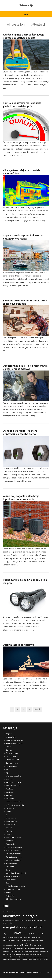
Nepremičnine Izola (13, 802)
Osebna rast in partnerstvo (18, 644)
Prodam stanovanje (13, 850)
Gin (7, 769)
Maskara (9, 792)
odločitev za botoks (37, 940)
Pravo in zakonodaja (14, 847)
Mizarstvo (10, 799)
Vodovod (9, 893)
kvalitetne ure (35, 934)
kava (18, 933)
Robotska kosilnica (13, 860)
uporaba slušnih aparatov (31, 957)
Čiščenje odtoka (12, 753)
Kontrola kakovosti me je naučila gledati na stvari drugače (22, 104)
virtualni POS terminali (9, 959)
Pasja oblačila (11, 821)
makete (42, 934)
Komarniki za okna (13, 786)
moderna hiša (35, 937)
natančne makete (25, 940)
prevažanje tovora (34, 951)
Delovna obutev (12, 763)
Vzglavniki (10, 896)
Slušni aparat (11, 880)
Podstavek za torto (13, 837)
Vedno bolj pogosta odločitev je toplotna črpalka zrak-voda (21, 497)
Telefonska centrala (13, 889)
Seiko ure (29, 954)
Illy (7, 773)
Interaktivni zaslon (13, 776)
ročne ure (5, 954)
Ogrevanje (10, 808)
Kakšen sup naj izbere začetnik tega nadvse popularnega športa (23, 36)
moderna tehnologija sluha (11, 940)
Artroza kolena (11, 737)
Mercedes (9, 795)
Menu (26, 14)
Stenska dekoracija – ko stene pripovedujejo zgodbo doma (20, 432)
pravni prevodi (40, 948)
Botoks (8, 747)
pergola (25, 944)
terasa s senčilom (17, 957)
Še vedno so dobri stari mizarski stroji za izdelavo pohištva (25, 302)
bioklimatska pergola (20, 916)
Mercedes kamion (25, 937)
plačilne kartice (36, 945)
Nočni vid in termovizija (15, 805)
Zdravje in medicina (13, 899)
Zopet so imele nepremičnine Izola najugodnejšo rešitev (23, 237)
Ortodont (9, 815)
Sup (7, 883)
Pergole (9, 831)
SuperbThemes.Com (34, 972)
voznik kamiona (22, 959)
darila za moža (7, 923)
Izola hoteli (10, 779)
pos (26, 948)
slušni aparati (37, 954)
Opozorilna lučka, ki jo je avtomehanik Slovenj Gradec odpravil (25, 367)
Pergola (9, 828)
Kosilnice (9, 789)
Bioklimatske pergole (14, 743)
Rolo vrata (10, 867)
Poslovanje (10, 844)
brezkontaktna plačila (32, 920)
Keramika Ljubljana (13, 782)
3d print (9, 734)
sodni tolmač (7, 957)
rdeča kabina (44, 951)
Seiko (8, 870)
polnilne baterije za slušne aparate (13, 948)
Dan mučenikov (12, 756)
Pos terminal (11, 841)
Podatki (9, 834)
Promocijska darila (13, 854)
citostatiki (43, 920)
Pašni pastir (10, 825)
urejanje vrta (43, 957)
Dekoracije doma (12, 760)
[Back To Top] (48, 972)
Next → (37, 709)
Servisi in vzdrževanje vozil (16, 873)
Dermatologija (11, 766)
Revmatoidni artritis (14, 857)
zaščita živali (32, 959)
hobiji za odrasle (8, 934)
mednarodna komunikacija (11, 937)
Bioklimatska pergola (14, 740)
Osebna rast (11, 818)
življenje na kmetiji (42, 959)
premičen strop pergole (21, 951)
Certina (9, 750)
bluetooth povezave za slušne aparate (14, 920)
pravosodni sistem (8, 951)
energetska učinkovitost (23, 927)
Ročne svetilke (11, 863)
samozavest (17, 954)
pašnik (16, 945)
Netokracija (26, 5)
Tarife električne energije (15, 886)
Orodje (8, 812)
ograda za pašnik (8, 945)
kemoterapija (26, 934)
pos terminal (31, 948)
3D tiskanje (12, 912)
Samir (11, 954)
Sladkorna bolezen (13, 876)
